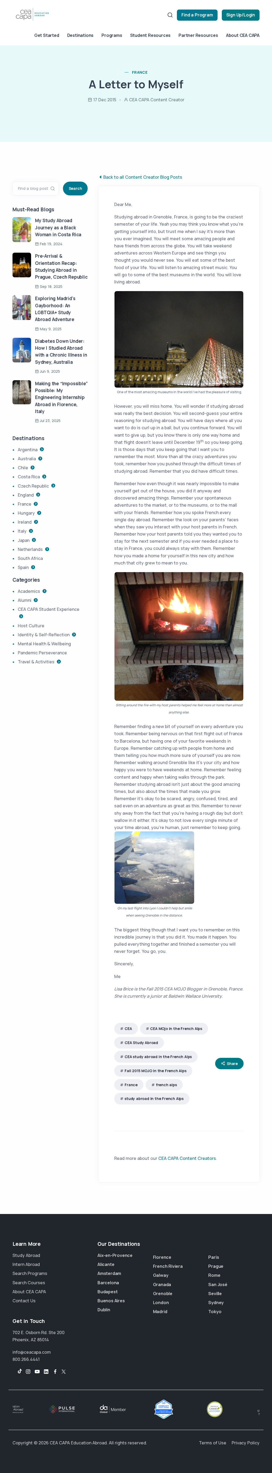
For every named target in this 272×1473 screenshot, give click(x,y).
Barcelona (108, 1283)
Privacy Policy (246, 1443)
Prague (215, 1266)
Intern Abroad (26, 1264)
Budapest (107, 1292)
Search (75, 188)
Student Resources (150, 35)
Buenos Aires (111, 1301)
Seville (215, 1293)
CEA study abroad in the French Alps (158, 1056)
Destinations (80, 35)
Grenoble (162, 1293)
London (161, 1302)
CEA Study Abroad (141, 1042)
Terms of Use (212, 1443)
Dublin (103, 1310)
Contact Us (24, 1301)
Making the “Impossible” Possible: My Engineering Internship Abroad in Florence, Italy (61, 397)
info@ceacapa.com (31, 1352)
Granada (162, 1284)
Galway (160, 1275)
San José (217, 1284)
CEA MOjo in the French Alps (176, 1028)
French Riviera (168, 1266)
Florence (162, 1257)
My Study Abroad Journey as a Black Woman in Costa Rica (58, 227)
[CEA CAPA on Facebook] (55, 1371)
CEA (128, 1028)
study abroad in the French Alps (154, 1098)
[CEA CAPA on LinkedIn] (46, 1371)
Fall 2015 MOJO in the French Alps (155, 1070)
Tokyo (214, 1311)
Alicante (105, 1264)
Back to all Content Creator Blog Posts (142, 177)
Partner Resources (198, 35)
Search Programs (29, 1273)
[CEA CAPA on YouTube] (37, 1371)
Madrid (160, 1311)
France (131, 1084)
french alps (166, 1084)
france (139, 72)
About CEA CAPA (243, 35)
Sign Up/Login (240, 15)
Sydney (216, 1302)
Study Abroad (26, 1255)
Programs (111, 35)
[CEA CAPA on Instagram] (28, 1371)
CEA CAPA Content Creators (187, 1158)
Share (232, 1063)
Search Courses (28, 1283)
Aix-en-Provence (115, 1255)
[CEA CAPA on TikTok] (17, 1371)
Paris (213, 1257)
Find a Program (197, 15)
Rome (214, 1275)
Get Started (46, 35)
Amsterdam (109, 1273)
